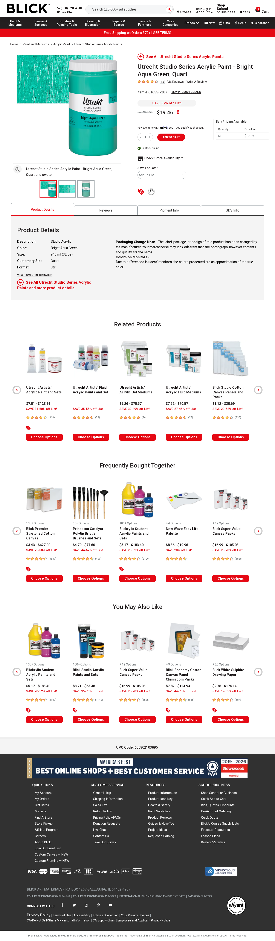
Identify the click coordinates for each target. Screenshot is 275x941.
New (212, 23)
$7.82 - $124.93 (178, 686)
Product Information (162, 793)
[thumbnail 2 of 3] (67, 189)
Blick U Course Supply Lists (220, 823)
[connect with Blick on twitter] (74, 908)
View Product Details (186, 91)
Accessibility (81, 915)
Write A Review (196, 82)
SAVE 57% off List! (167, 103)
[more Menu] (170, 28)
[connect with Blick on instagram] (86, 908)
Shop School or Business (219, 793)
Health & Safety (159, 805)
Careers (40, 836)
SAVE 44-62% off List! (88, 550)
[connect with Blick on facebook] (62, 908)
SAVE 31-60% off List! (41, 409)
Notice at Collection (106, 915)
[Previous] (16, 390)
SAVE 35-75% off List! (88, 691)
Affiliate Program (46, 830)
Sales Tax (100, 805)
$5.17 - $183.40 (131, 545)
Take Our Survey (104, 842)
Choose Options (44, 437)
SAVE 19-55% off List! (227, 691)
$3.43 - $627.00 (38, 545)
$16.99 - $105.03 (225, 545)
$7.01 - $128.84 (38, 404)
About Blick (43, 842)
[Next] (258, 390)
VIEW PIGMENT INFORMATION (34, 275)
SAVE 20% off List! (179, 550)
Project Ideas (157, 830)
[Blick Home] (28, 8)
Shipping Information (108, 799)
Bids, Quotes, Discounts (218, 805)
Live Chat (99, 830)
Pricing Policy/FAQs (107, 817)
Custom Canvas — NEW (51, 854)
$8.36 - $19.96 (177, 545)
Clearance (262, 23)
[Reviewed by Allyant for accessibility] (236, 906)
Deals (242, 23)
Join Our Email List (48, 848)
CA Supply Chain (104, 920)
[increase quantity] (150, 137)
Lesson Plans (210, 836)
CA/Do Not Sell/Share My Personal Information (58, 920)
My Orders (42, 799)
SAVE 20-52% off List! (227, 409)
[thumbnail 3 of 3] (86, 189)
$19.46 (165, 113)
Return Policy (102, 811)
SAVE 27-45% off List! (181, 409)
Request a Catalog (161, 836)
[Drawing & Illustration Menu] (93, 28)
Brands (190, 23)
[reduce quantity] (141, 137)
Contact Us (101, 836)
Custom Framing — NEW (52, 861)
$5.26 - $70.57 (130, 404)
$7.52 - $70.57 (177, 404)
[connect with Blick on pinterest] (98, 908)
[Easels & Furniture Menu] (144, 28)
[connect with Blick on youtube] (110, 908)
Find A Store (43, 817)
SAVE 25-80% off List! (41, 550)
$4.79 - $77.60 (84, 545)
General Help (102, 793)
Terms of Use (62, 915)
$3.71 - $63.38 (84, 686)
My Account (43, 793)
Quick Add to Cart (213, 799)
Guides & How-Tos (161, 823)
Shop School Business (226, 9)
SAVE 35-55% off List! (88, 409)
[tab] (42, 209)
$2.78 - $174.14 (224, 686)
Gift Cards (42, 805)
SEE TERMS (162, 33)
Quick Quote (209, 817)
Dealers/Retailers (213, 842)
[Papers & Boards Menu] (119, 28)
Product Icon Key (160, 799)
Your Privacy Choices (135, 915)
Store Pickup (44, 823)
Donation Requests (106, 823)
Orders (244, 12)
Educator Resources (215, 830)
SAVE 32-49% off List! (134, 409)
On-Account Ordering (216, 811)
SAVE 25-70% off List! (227, 550)
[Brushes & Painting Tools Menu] (67, 28)
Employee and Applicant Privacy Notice (144, 920)
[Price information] (142, 192)
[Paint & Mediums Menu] (15, 28)
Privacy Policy (38, 915)
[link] (65, 12)
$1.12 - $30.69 (223, 404)
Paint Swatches (159, 811)
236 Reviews (175, 82)
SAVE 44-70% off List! (181, 691)
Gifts (226, 23)
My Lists (40, 811)
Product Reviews (160, 817)
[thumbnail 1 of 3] (48, 189)
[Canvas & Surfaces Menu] (41, 28)
